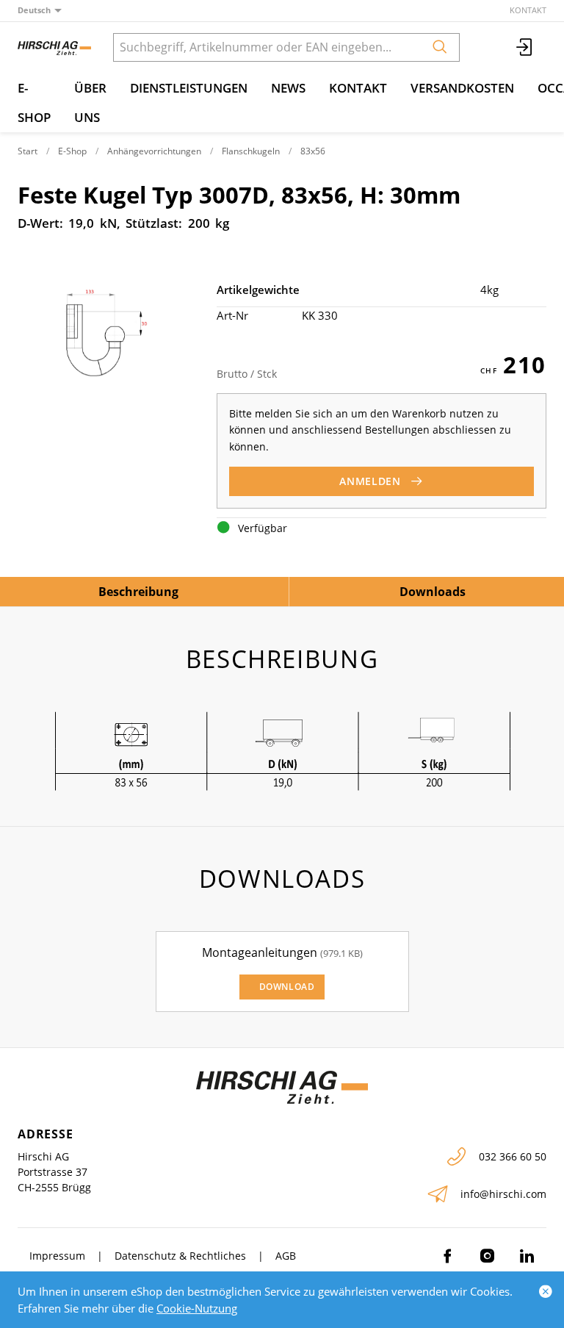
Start (27, 151)
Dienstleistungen (188, 87)
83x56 (312, 151)
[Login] (525, 47)
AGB (285, 1256)
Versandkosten (462, 87)
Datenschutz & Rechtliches (180, 1256)
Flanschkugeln (251, 151)
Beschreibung (138, 592)
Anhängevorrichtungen (154, 151)
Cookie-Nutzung (196, 1308)
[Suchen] (440, 47)
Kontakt (528, 9)
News (288, 87)
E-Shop (34, 102)
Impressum (57, 1256)
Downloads (433, 592)
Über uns (90, 102)
